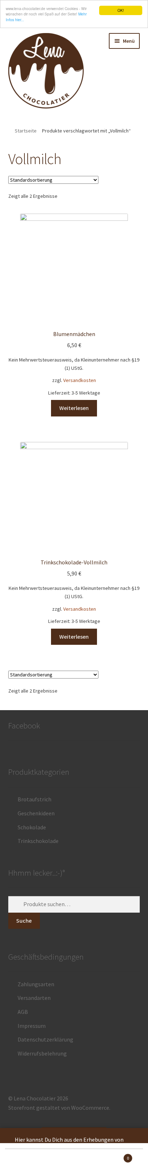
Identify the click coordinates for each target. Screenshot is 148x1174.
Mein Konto (24, 1162)
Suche (24, 920)
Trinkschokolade (38, 840)
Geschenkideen (36, 813)
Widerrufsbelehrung (42, 1053)
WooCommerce (90, 1107)
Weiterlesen (74, 407)
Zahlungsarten (36, 984)
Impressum (32, 1025)
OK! (120, 10)
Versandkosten (79, 380)
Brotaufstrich (34, 799)
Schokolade (32, 827)
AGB (23, 1011)
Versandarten (34, 997)
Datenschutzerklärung (45, 1039)
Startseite (26, 130)
